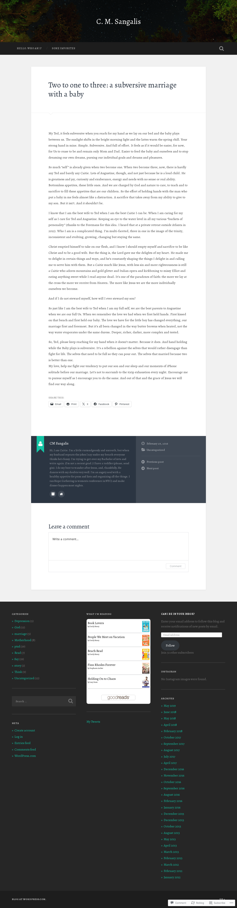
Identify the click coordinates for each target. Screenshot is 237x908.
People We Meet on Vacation (106, 637)
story (17, 665)
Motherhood (22, 640)
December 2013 (174, 820)
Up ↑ (222, 899)
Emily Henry (94, 626)
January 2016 (172, 807)
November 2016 (174, 775)
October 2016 (172, 782)
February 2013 (173, 858)
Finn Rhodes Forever (102, 665)
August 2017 (172, 750)
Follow (170, 645)
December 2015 (174, 814)
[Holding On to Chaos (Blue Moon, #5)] (145, 686)
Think (18, 672)
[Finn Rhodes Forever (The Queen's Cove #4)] (145, 673)
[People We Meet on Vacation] (145, 645)
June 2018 (170, 712)
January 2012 (172, 877)
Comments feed (25, 749)
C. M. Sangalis (118, 21)
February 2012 (173, 871)
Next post (153, 468)
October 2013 (172, 826)
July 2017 (169, 756)
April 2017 (170, 763)
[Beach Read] (145, 659)
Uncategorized (156, 450)
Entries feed (22, 743)
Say (16, 659)
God (17, 627)
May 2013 (170, 839)
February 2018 (173, 731)
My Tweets (93, 722)
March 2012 (171, 865)
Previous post (155, 462)
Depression (22, 621)
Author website (61, 494)
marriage (20, 634)
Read (17, 653)
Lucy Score (94, 682)
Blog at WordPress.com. (29, 899)
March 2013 (171, 852)
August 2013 (172, 833)
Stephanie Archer (96, 668)
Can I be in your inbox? (178, 614)
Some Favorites (63, 48)
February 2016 (173, 801)
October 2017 (172, 737)
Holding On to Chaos (102, 679)
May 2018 (170, 718)
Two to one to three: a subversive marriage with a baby (113, 89)
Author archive (53, 494)
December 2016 (174, 769)
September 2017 (174, 744)
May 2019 (170, 706)
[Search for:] (44, 701)
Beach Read (95, 651)
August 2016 (172, 795)
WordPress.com (25, 756)
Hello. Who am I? (29, 48)
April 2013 (170, 845)
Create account (24, 730)
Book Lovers (96, 623)
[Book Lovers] (145, 631)
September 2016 (174, 788)
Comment (175, 566)
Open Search (221, 48)
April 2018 (170, 725)
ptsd (17, 646)
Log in (18, 737)
